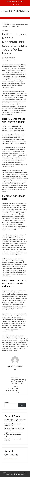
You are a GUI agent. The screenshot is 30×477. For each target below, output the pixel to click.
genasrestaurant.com (15, 11)
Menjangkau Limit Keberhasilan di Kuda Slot (13, 439)
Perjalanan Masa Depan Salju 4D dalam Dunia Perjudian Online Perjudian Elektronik (13, 434)
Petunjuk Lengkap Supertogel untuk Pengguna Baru (14, 424)
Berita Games (5, 30)
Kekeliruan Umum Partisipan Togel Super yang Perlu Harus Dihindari (14, 429)
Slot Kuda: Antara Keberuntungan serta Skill (12, 389)
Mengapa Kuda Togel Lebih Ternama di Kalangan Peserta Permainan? (14, 420)
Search (6, 402)
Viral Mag (12, 474)
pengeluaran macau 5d (9, 230)
